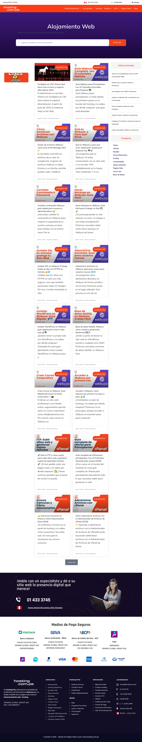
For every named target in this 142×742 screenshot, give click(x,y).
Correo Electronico (120, 155)
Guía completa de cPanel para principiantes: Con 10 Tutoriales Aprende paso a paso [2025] (90, 458)
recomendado (118, 162)
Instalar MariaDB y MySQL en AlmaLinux (125, 130)
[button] (71, 562)
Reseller (116, 152)
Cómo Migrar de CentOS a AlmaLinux (124, 91)
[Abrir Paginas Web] (131, 8)
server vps (117, 171)
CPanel (116, 148)
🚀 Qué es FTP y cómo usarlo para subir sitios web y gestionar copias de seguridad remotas (52, 458)
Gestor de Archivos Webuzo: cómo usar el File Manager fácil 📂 (52, 148)
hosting (116, 158)
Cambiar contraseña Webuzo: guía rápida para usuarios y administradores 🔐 (51, 208)
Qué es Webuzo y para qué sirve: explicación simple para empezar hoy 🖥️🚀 (89, 148)
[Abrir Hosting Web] (93, 8)
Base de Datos (119, 175)
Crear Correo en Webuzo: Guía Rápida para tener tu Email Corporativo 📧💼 (51, 394)
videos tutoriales (119, 165)
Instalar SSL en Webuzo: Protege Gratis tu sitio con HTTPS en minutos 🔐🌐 (52, 269)
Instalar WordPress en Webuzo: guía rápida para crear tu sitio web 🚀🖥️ (52, 329)
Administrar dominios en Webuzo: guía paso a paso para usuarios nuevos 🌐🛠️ (90, 269)
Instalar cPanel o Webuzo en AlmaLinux (125, 115)
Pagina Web (118, 168)
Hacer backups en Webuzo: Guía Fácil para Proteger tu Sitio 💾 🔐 (90, 208)
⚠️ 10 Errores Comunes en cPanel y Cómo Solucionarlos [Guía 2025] (51, 519)
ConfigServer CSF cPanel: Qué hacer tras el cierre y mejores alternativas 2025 (51, 87)
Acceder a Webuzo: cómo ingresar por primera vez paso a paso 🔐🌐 (90, 394)
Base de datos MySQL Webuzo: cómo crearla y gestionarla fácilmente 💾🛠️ (90, 329)
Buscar (117, 43)
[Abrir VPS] (118, 8)
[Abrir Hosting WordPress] (80, 8)
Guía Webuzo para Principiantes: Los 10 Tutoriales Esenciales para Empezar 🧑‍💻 (90, 87)
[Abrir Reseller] (111, 8)
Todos (115, 145)
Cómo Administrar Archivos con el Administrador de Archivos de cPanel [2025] (90, 519)
